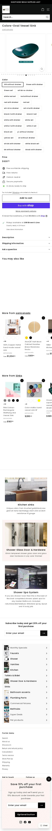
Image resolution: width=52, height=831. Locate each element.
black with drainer (33, 149)
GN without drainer (12, 84)
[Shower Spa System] (26, 577)
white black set (32, 143)
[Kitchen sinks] (26, 489)
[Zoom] (41, 69)
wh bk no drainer (25, 90)
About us (6, 741)
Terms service (8, 755)
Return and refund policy (12, 748)
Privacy (5, 769)
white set (29, 120)
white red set (10, 96)
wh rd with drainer (31, 108)
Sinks (19, 375)
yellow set (9, 138)
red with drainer (11, 102)
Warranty (6, 765)
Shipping (15, 192)
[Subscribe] (41, 805)
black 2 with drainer (13, 114)
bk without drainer (12, 149)
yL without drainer (25, 132)
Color (5, 79)
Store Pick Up (7, 759)
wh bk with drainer (12, 143)
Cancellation (7, 752)
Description (8, 237)
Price (4, 157)
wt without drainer (26, 138)
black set (8, 132)
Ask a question (9, 249)
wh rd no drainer (11, 108)
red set (26, 102)
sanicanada (7, 29)
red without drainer (29, 96)
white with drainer (12, 120)
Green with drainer (34, 84)
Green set (8, 90)
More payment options (26, 211)
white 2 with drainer (13, 126)
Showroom (6, 745)
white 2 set (31, 126)
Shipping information (13, 243)
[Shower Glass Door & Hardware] (26, 534)
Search (5, 738)
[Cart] (43, 9)
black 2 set (32, 114)
